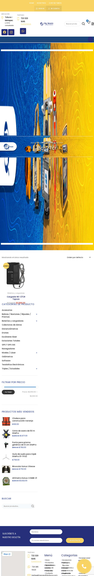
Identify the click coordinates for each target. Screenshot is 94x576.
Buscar (83, 23)
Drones (5, 332)
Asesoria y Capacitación (49, 565)
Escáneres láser (9, 336)
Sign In (41, 8)
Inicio (33, 143)
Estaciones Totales (11, 340)
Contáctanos (55, 3)
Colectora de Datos (67, 570)
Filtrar (8, 392)
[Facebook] (4, 32)
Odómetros (7, 356)
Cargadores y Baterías (67, 568)
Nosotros (41, 3)
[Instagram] (11, 32)
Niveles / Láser (9, 352)
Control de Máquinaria (66, 573)
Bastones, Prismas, (65, 562)
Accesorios (7, 310)
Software (6, 360)
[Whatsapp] (23, 31)
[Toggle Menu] (90, 39)
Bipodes (65, 565)
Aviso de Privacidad (48, 570)
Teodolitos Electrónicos (13, 364)
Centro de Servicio (48, 568)
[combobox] (78, 257)
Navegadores (8, 348)
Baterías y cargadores (13, 321)
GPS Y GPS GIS (8, 344)
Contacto (49, 573)
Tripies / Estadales (11, 368)
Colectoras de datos (12, 324)
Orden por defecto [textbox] (75, 257)
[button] (27, 264)
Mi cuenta (55, 8)
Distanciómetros (10, 329)
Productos (49, 562)
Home (31, 3)
